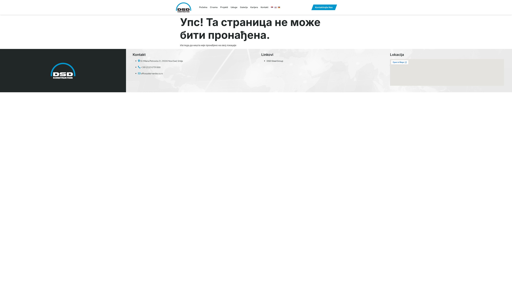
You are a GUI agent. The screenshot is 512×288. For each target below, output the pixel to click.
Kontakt (264, 7)
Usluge (234, 7)
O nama (214, 7)
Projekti (224, 7)
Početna (203, 7)
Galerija (244, 7)
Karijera (254, 7)
